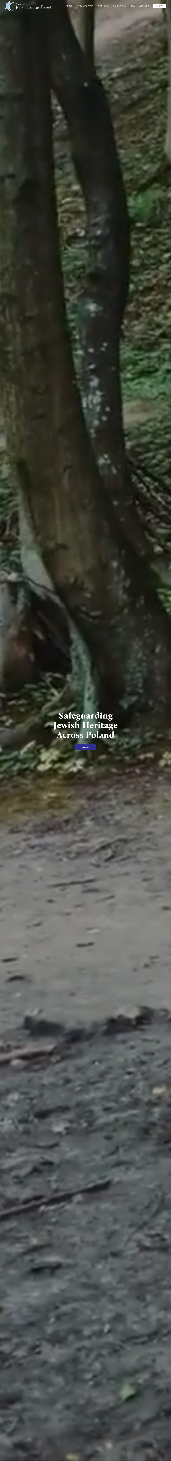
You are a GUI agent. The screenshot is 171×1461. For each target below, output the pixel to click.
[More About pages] (73, 5)
